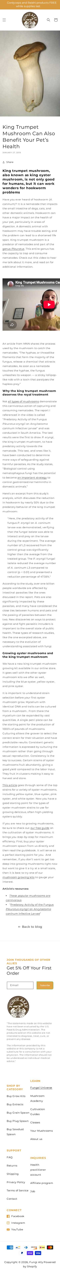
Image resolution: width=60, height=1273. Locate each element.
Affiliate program (41, 1183)
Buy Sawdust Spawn (15, 1132)
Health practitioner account (38, 1169)
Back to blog (32, 927)
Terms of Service (17, 1190)
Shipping (13, 1173)
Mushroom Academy (37, 1098)
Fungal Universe (41, 1087)
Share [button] (10, 162)
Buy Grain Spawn (18, 1112)
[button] (4, 20)
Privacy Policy (16, 1182)
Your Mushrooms (41, 1130)
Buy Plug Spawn (17, 1121)
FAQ (10, 1157)
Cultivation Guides (37, 1112)
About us (36, 1139)
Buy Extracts (15, 1104)
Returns (12, 1165)
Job (32, 1191)
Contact (12, 1198)
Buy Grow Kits (16, 1096)
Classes (35, 1122)
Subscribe (45, 985)
